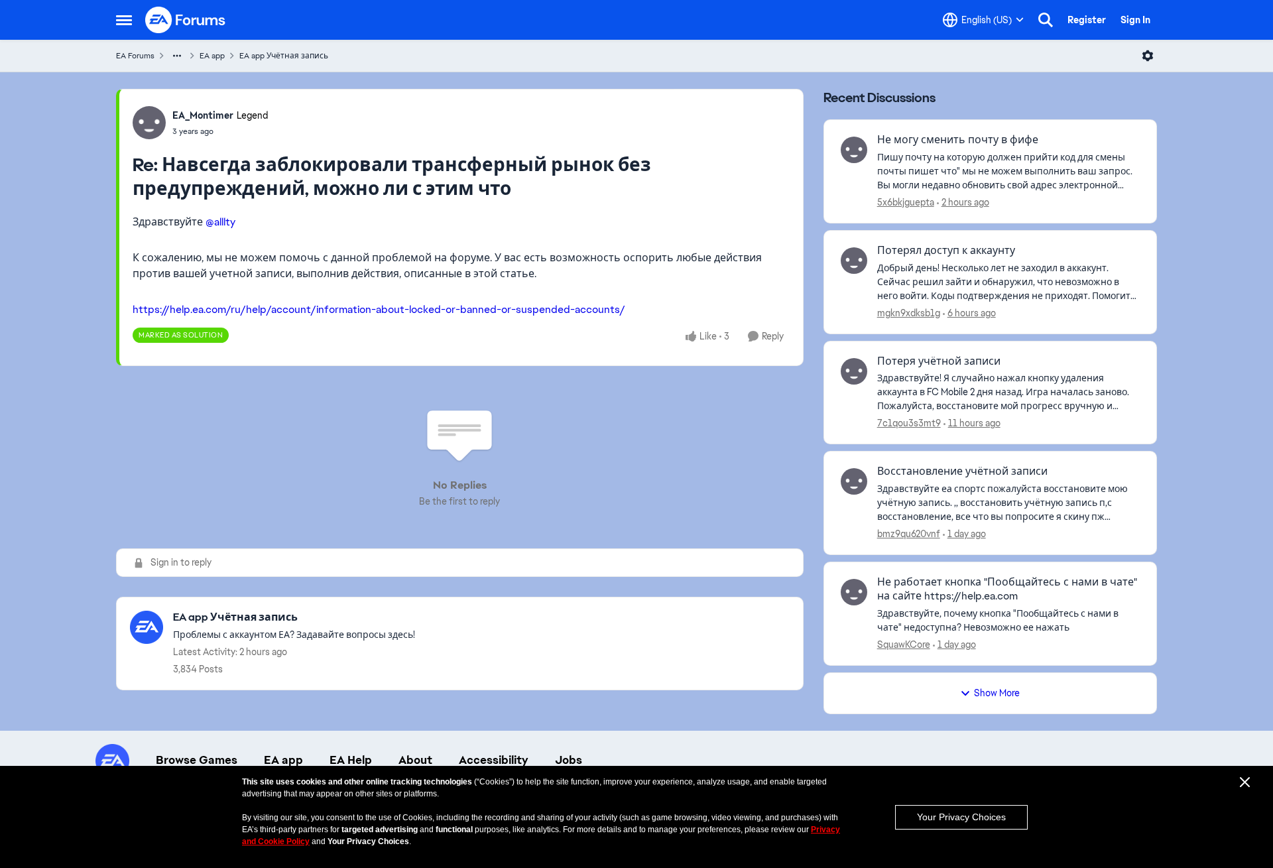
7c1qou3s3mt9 (909, 423)
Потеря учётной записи (938, 361)
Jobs (568, 760)
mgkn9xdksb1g (908, 313)
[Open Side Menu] (124, 20)
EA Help (351, 760)
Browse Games (196, 760)
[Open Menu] (1147, 55)
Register (1086, 20)
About (415, 760)
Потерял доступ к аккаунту (946, 250)
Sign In (1135, 20)
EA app (212, 55)
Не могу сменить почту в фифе (957, 140)
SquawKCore (903, 645)
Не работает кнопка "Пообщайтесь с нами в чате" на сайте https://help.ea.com (1007, 589)
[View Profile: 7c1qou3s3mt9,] (854, 371)
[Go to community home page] (185, 20)
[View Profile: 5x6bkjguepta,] (854, 150)
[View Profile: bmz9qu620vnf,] (854, 481)
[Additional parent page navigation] (177, 55)
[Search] (1046, 20)
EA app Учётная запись (283, 55)
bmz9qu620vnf (908, 534)
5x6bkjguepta (905, 202)
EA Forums (135, 55)
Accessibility (493, 760)
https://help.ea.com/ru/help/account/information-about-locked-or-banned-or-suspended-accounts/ (379, 309)
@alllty (220, 222)
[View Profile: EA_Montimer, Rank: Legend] (149, 122)
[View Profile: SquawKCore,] (854, 592)
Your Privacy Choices (961, 817)
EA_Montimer (202, 115)
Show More (997, 693)
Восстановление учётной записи (962, 471)
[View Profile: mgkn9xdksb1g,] (854, 260)
